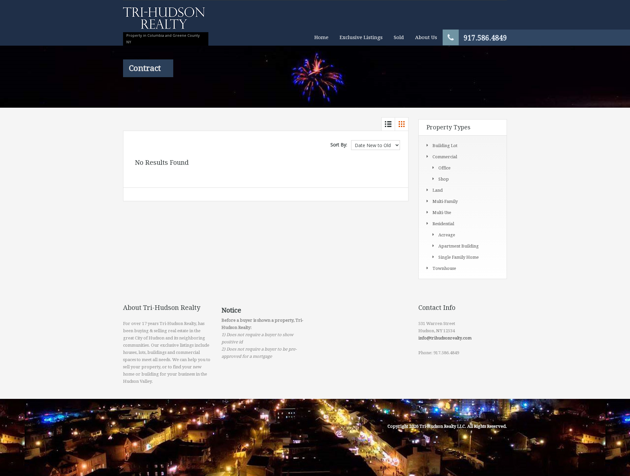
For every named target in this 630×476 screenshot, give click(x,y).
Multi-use (441, 212)
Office (444, 167)
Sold (399, 37)
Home (321, 37)
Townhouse (444, 268)
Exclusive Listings (361, 37)
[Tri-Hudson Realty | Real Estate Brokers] (164, 21)
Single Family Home (458, 257)
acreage (446, 234)
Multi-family (445, 201)
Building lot (444, 145)
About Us (426, 37)
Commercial (444, 156)
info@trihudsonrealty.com (445, 337)
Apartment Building (458, 246)
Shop (443, 179)
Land (437, 190)
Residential (443, 223)
